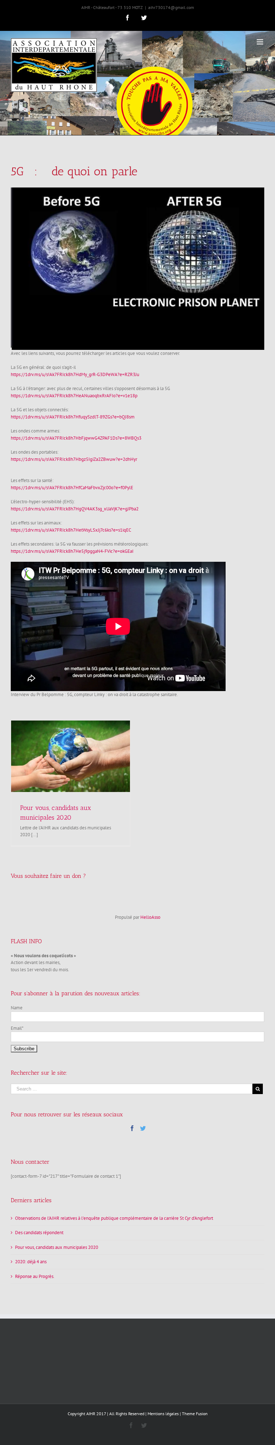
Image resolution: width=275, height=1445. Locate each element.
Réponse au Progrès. (34, 1276)
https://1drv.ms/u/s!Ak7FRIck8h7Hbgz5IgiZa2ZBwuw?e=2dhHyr (74, 459)
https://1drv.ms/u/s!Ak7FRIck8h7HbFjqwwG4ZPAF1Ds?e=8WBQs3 (76, 438)
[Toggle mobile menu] (260, 42)
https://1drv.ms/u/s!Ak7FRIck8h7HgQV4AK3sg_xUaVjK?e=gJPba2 (75, 509)
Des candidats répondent (39, 1232)
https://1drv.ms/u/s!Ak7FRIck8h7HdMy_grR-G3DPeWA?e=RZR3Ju (75, 374)
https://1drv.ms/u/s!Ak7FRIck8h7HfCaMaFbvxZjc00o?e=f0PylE (72, 488)
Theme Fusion (195, 1413)
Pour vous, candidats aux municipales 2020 (56, 1247)
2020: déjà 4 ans (31, 1262)
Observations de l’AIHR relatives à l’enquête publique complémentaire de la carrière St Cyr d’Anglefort (114, 1218)
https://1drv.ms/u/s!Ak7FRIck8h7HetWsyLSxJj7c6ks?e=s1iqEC (71, 530)
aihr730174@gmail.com (171, 7)
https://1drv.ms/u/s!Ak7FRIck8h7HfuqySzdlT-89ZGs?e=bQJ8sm (73, 417)
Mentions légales (163, 1413)
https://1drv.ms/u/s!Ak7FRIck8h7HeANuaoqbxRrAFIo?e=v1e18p (74, 396)
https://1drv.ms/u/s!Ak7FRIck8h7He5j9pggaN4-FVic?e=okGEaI (72, 551)
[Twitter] (143, 1128)
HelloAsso (150, 917)
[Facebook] (132, 1128)
